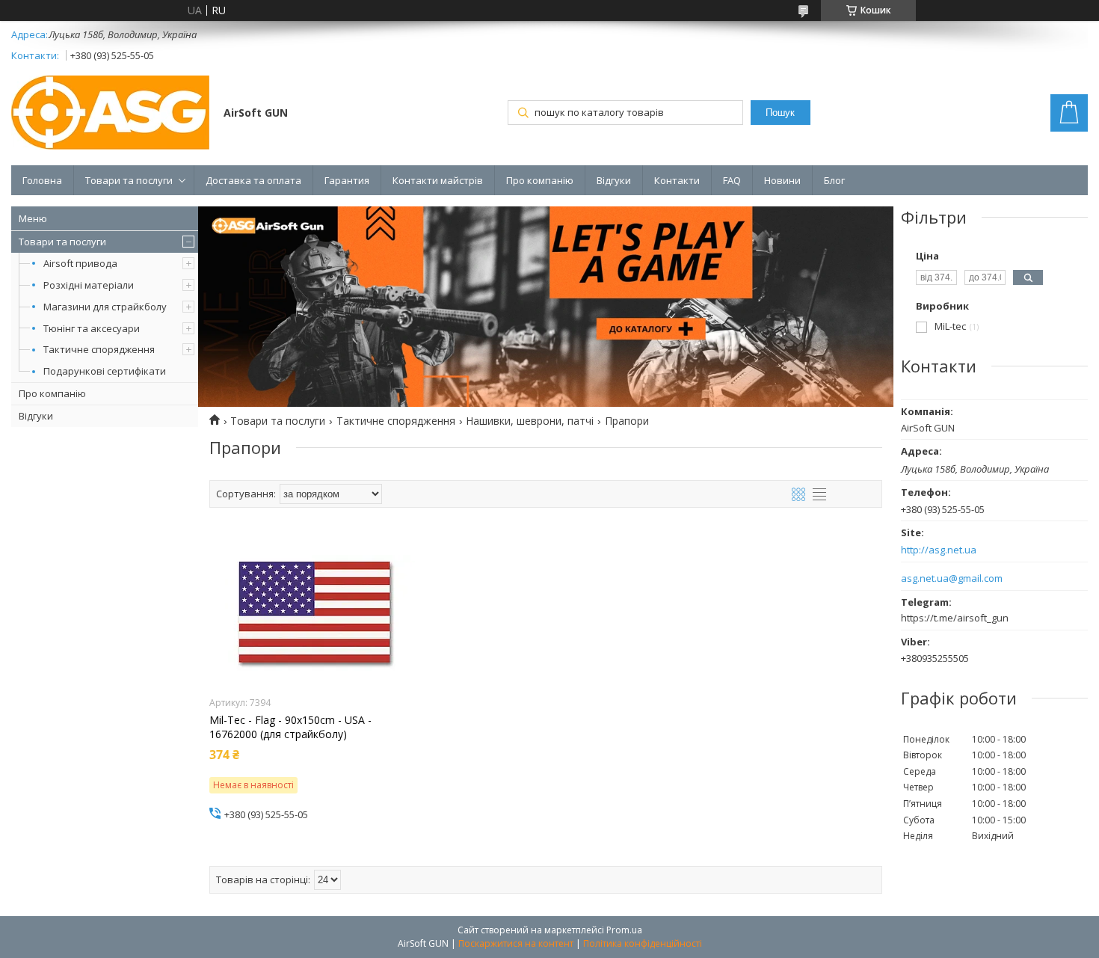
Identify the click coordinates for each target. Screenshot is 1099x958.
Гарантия (346, 180)
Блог (834, 180)
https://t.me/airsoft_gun (955, 617)
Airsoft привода (80, 263)
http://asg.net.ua (938, 550)
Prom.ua (624, 930)
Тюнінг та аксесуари (91, 328)
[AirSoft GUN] (110, 114)
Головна (42, 180)
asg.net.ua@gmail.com (952, 578)
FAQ (732, 180)
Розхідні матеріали (88, 285)
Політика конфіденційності (642, 943)
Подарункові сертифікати (104, 371)
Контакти (677, 180)
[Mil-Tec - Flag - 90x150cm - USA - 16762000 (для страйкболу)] (315, 612)
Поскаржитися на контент (515, 943)
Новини (782, 180)
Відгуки (614, 180)
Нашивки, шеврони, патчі (530, 421)
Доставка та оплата (253, 180)
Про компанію (539, 180)
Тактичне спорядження (99, 349)
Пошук (780, 112)
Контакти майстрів (437, 180)
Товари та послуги (129, 180)
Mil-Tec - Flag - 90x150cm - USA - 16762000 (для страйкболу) (290, 726)
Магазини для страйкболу (105, 306)
